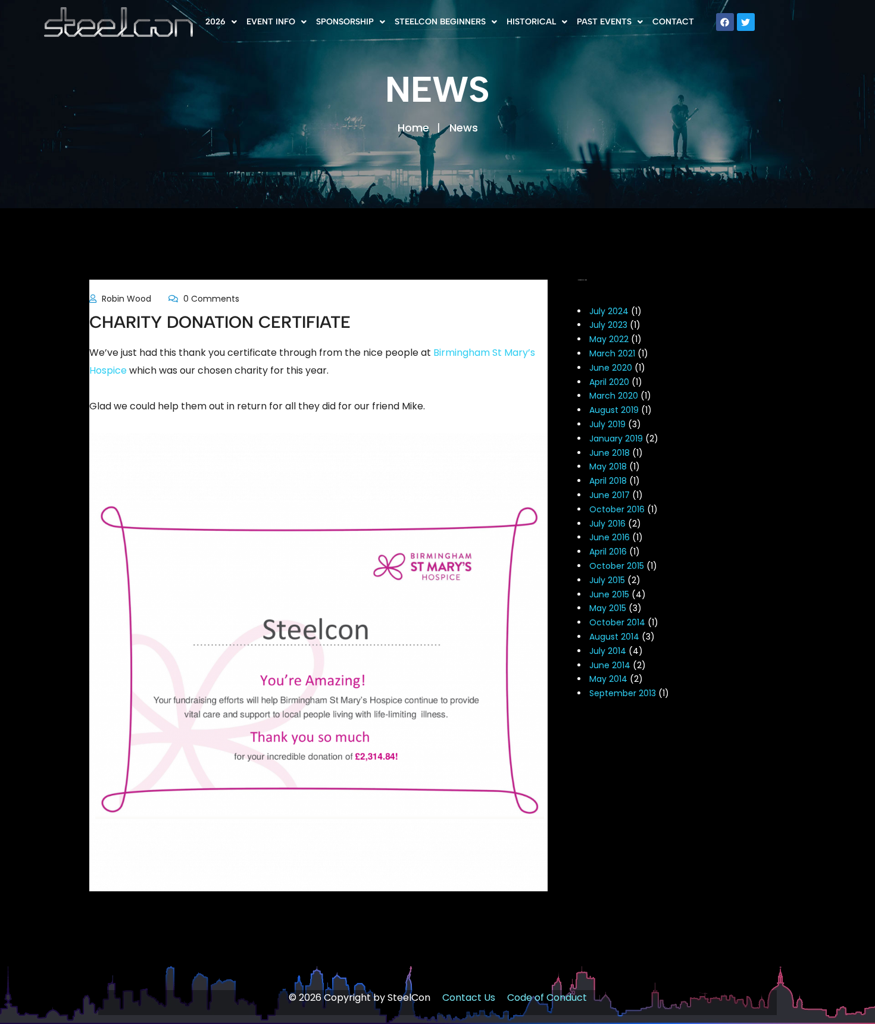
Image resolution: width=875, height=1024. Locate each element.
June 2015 (609, 594)
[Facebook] (725, 22)
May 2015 (607, 608)
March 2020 (613, 396)
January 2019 (616, 438)
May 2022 (609, 339)
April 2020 (609, 382)
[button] (221, 22)
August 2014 (614, 637)
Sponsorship (345, 22)
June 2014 (609, 665)
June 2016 (609, 537)
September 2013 (622, 693)
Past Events (604, 22)
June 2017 (609, 495)
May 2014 (608, 679)
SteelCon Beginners (440, 22)
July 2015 (607, 580)
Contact (673, 22)
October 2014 (617, 622)
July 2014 (607, 651)
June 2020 (610, 368)
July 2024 (609, 311)
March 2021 (612, 353)
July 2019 (607, 424)
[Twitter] (746, 22)
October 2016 (617, 509)
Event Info (270, 22)
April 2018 (608, 481)
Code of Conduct (547, 997)
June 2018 (609, 453)
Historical (531, 22)
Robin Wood (126, 299)
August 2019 (614, 410)
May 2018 (608, 466)
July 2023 (608, 325)
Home (413, 127)
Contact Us (468, 997)
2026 (215, 22)
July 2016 (607, 524)
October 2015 (616, 566)
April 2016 (608, 552)
